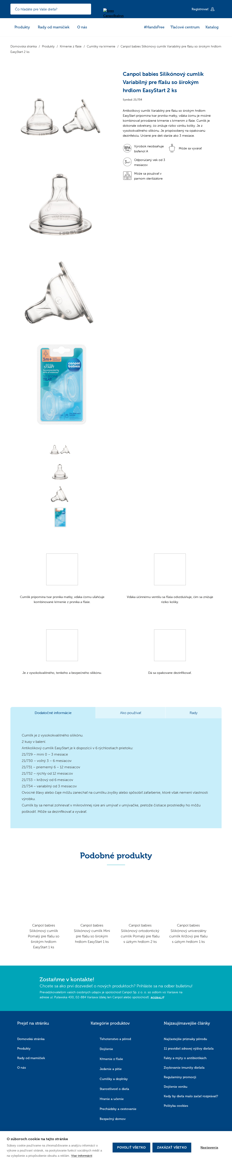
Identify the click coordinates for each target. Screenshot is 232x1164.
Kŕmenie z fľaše (111, 1059)
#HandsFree (154, 27)
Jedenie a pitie (111, 1069)
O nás (82, 27)
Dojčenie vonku (175, 1087)
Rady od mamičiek (53, 27)
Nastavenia (209, 1147)
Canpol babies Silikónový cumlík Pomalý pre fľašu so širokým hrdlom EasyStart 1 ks (43, 936)
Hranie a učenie (112, 1099)
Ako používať (130, 712)
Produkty (22, 27)
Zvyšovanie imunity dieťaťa (184, 1068)
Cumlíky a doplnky (114, 1079)
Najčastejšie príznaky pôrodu (185, 1039)
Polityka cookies (176, 1106)
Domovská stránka (31, 1039)
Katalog (212, 27)
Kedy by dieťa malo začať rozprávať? (191, 1096)
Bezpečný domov (113, 1119)
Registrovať (200, 9)
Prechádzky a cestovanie (118, 1109)
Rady (194, 712)
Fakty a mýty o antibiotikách (185, 1058)
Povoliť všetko (131, 1147)
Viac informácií (81, 1155)
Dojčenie (106, 1049)
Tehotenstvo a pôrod (115, 1039)
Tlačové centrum (185, 27)
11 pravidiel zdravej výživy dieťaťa (189, 1048)
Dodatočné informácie (53, 712)
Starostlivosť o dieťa (114, 1089)
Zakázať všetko (172, 1147)
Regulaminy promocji (180, 1077)
